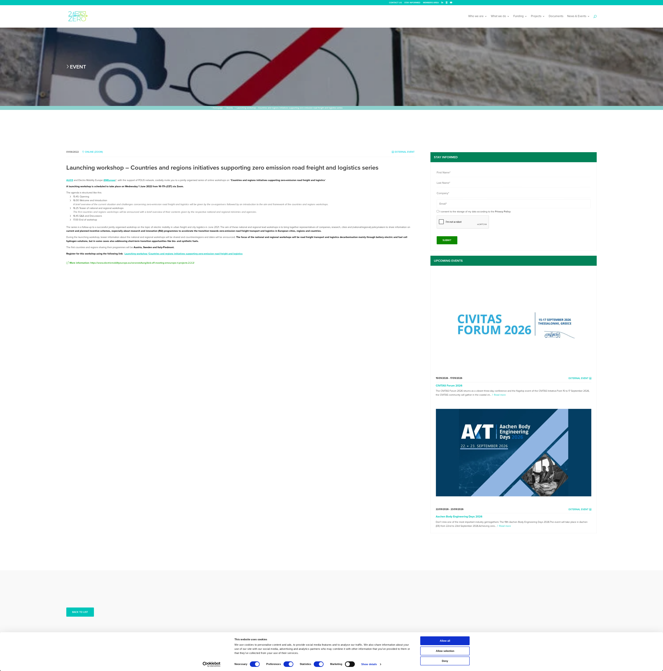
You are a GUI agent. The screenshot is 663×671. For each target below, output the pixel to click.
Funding (518, 16)
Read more (500, 394)
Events (230, 108)
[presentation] (463, 222)
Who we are (476, 16)
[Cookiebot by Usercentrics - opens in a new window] (211, 664)
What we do (498, 16)
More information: (132, 262)
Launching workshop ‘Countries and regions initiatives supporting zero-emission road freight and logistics (183, 253)
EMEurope (109, 180)
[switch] (288, 664)
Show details (369, 664)
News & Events (576, 16)
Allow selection (445, 650)
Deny (445, 660)
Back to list (80, 612)
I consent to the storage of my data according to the (475, 211)
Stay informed (412, 3)
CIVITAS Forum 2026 (449, 385)
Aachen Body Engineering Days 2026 (459, 516)
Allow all (445, 640)
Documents (556, 16)
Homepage (218, 108)
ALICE (69, 180)
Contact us (395, 3)
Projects (536, 16)
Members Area (431, 3)
